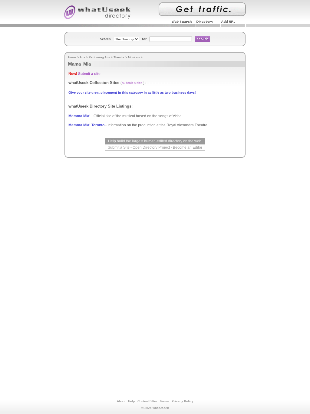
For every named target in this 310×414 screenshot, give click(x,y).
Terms (164, 401)
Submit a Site (119, 147)
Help (131, 401)
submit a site (132, 83)
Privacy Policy (182, 401)
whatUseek (161, 407)
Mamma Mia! (79, 116)
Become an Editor (187, 147)
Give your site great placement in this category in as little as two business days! (132, 92)
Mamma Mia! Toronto (86, 125)
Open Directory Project (151, 147)
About (121, 401)
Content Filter (147, 401)
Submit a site (89, 74)
